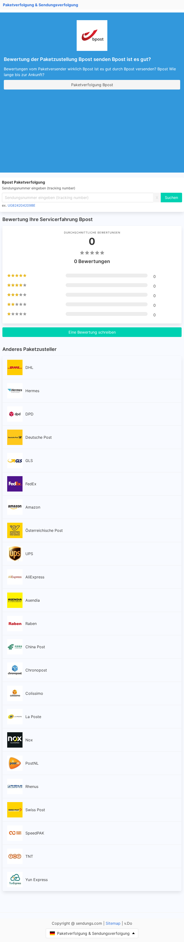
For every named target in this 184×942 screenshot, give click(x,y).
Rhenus (31, 786)
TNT (29, 856)
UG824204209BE (21, 205)
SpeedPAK (34, 833)
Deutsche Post (38, 437)
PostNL (32, 763)
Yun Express (36, 879)
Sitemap (113, 923)
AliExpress (34, 577)
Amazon (32, 507)
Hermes (32, 390)
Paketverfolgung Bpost (92, 84)
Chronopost (36, 670)
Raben (31, 623)
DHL (29, 367)
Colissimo (34, 693)
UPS (29, 553)
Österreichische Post (44, 530)
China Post (35, 646)
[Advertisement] (94, 128)
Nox (29, 740)
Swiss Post (35, 809)
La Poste (33, 716)
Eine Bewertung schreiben (92, 332)
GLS (29, 460)
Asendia (32, 600)
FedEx (30, 483)
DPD (29, 414)
